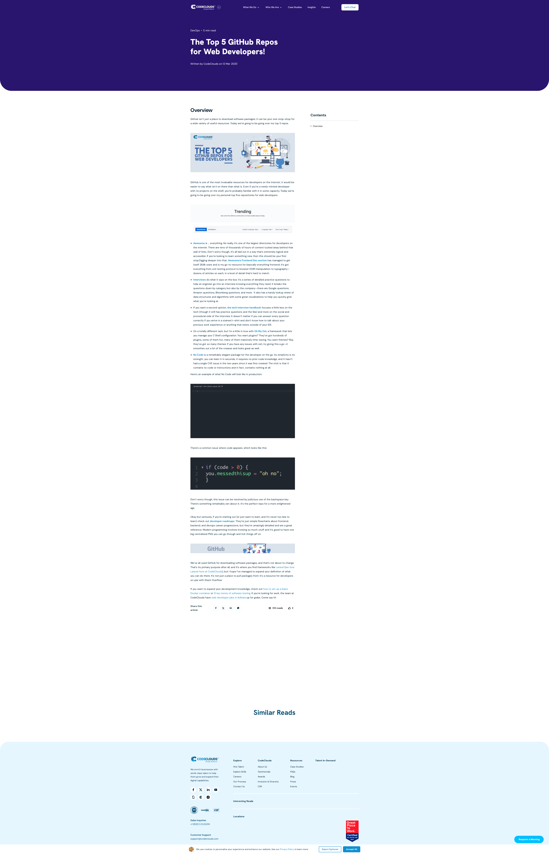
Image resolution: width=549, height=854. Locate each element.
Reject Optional (330, 849)
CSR (260, 786)
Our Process (239, 781)
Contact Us (239, 786)
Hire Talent (238, 766)
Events (293, 786)
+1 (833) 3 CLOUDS (200, 824)
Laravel (280, 567)
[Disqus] (242, 653)
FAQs (292, 771)
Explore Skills (239, 771)
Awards (261, 776)
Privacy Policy (287, 849)
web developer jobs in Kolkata (228, 597)
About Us (262, 766)
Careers (325, 7)
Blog (292, 776)
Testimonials (264, 771)
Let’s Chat (350, 7)
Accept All (351, 849)
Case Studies (295, 7)
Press (293, 781)
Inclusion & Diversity (268, 781)
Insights (312, 7)
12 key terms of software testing (232, 593)
